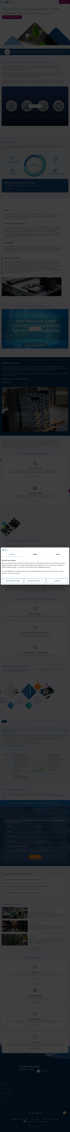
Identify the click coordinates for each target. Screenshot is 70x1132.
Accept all (57, 580)
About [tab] (58, 554)
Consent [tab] (12, 554)
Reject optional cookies (13, 580)
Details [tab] (35, 554)
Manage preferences (34, 580)
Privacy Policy (15, 573)
